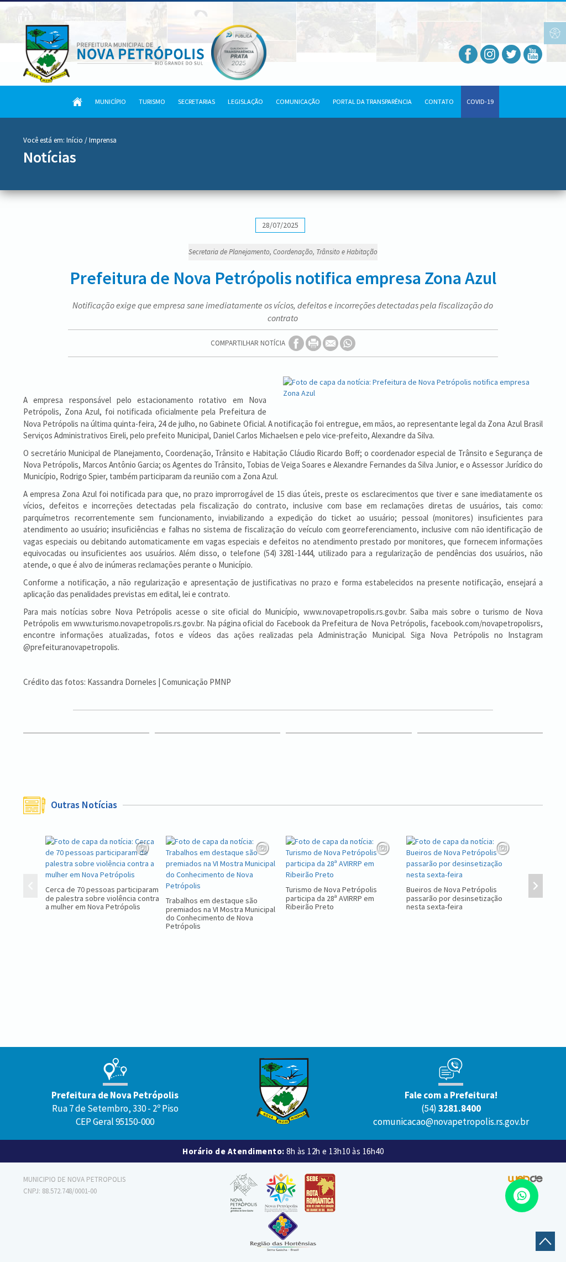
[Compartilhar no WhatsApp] (347, 343)
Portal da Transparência (372, 101)
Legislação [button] (245, 101)
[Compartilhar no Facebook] (297, 343)
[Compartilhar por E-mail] (331, 343)
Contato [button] (439, 101)
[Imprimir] (314, 343)
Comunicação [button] (298, 101)
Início (74, 140)
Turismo (152, 101)
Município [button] (110, 101)
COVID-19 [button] (480, 101)
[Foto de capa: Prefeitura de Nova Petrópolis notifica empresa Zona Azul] (413, 387)
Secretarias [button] (196, 101)
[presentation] (30, 887)
